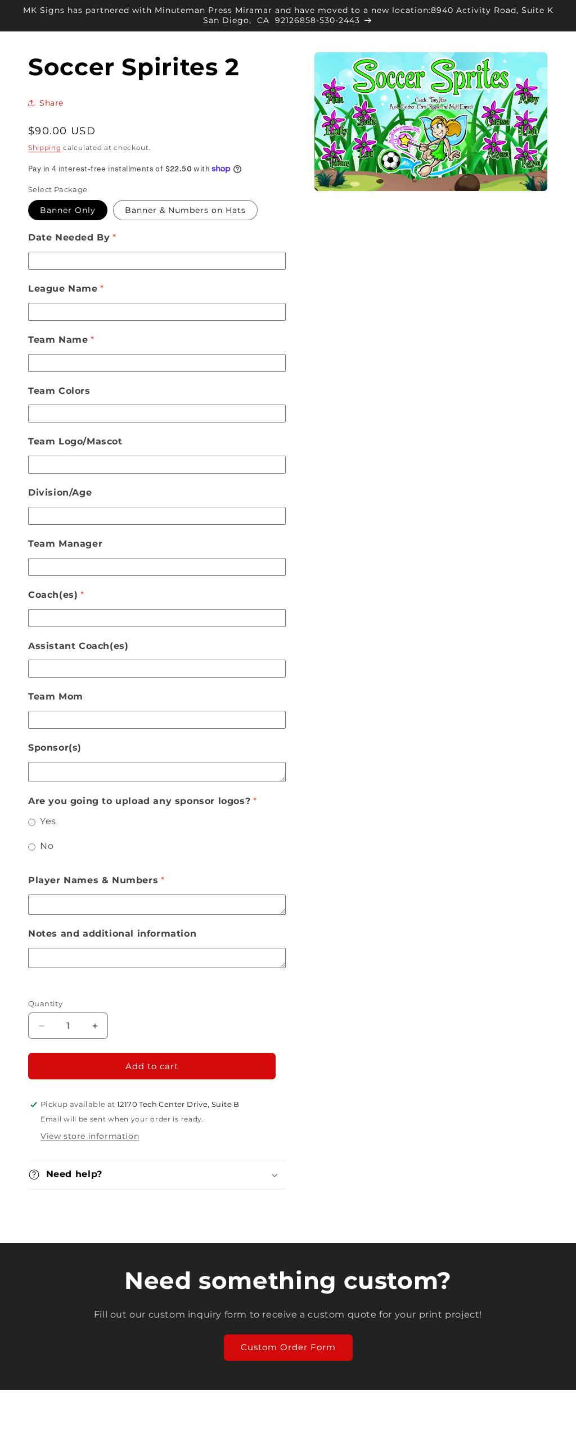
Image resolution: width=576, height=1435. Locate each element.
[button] (157, 1174)
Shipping (44, 147)
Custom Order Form (288, 1347)
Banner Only (68, 210)
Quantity (45, 1003)
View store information (89, 1136)
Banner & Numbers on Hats (185, 210)
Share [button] (51, 103)
